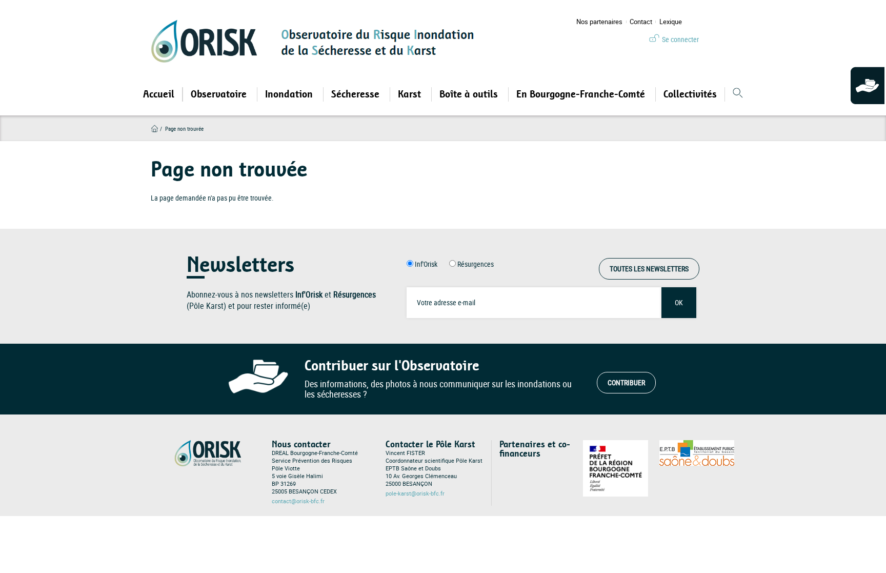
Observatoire (220, 94)
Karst (411, 94)
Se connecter (680, 39)
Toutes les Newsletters (649, 268)
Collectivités (690, 94)
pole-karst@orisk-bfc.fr (415, 493)
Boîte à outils (469, 94)
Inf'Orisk (426, 264)
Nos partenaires (599, 22)
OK (679, 302)
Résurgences (475, 264)
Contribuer (626, 382)
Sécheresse (356, 94)
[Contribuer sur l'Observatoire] (868, 86)
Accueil (158, 94)
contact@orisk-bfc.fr (298, 501)
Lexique (670, 22)
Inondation (290, 94)
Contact (641, 22)
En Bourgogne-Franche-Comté (582, 94)
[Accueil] (208, 41)
